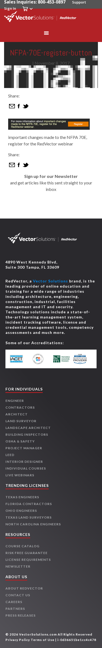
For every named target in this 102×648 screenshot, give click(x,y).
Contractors (20, 407)
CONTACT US (17, 595)
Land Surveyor (20, 421)
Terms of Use (42, 640)
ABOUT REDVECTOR (24, 588)
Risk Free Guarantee (26, 553)
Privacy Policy (17, 640)
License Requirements (28, 560)
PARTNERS (15, 609)
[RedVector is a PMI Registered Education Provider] (40, 359)
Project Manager (23, 448)
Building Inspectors (26, 434)
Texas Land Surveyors (28, 517)
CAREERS (13, 602)
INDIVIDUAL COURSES (25, 468)
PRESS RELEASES (20, 615)
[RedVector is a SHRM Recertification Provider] (82, 359)
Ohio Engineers (21, 511)
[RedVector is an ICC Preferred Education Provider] (61, 359)
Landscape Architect (28, 428)
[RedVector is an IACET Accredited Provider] (20, 359)
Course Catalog (22, 546)
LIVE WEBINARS (19, 475)
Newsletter (17, 566)
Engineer (14, 401)
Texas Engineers (22, 497)
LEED (9, 455)
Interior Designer (24, 462)
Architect (16, 414)
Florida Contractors (28, 504)
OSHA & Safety (20, 441)
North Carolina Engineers (33, 524)
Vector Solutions (50, 281)
